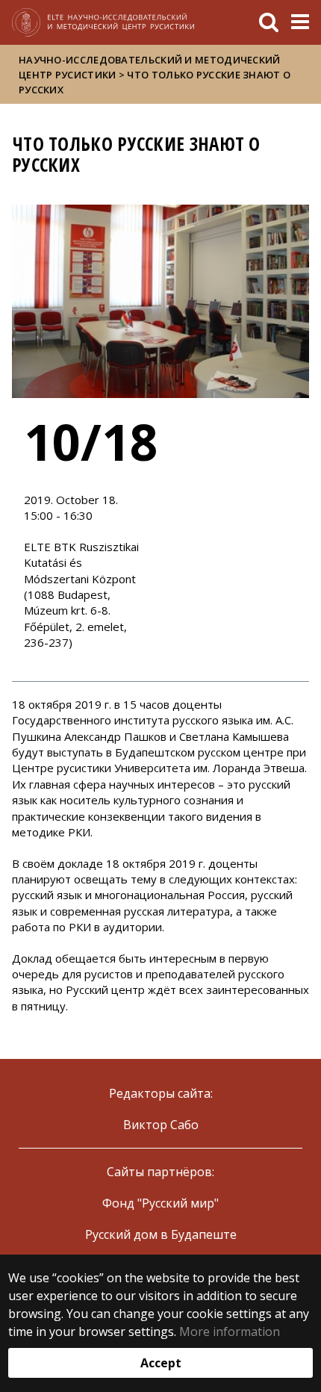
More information (229, 1331)
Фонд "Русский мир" (160, 1203)
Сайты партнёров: (160, 1171)
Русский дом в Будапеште (161, 1234)
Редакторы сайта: (161, 1093)
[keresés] (268, 22)
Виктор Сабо (161, 1124)
